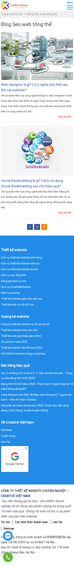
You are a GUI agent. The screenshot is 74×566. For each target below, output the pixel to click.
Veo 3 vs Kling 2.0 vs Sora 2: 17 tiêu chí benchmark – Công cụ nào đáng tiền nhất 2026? (36, 376)
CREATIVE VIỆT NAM (15, 496)
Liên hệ (5, 441)
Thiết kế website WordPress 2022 (21, 347)
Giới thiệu (6, 430)
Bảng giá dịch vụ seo (13, 281)
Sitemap (9, 528)
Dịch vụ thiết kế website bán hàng (21, 257)
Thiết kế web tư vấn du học (17, 304)
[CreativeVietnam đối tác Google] (15, 459)
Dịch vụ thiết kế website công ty (20, 263)
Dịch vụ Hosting (10, 292)
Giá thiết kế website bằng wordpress (23, 353)
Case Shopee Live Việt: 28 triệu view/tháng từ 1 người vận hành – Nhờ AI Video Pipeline (36, 397)
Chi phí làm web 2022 (14, 341)
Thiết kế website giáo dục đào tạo (21, 298)
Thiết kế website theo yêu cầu (19, 330)
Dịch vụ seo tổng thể (13, 275)
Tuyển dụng (8, 435)
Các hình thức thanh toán (31, 522)
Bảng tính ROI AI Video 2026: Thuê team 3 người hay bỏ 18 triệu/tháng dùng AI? (37, 386)
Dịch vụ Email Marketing (16, 286)
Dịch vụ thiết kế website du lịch (19, 269)
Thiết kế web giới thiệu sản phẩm (21, 335)
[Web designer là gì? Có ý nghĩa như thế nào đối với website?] (37, 56)
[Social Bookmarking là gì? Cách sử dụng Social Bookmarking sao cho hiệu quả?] (37, 150)
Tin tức (18, 14)
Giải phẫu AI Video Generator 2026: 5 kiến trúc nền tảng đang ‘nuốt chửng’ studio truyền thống (35, 408)
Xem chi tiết (64, 116)
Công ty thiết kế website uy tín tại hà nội (25, 324)
